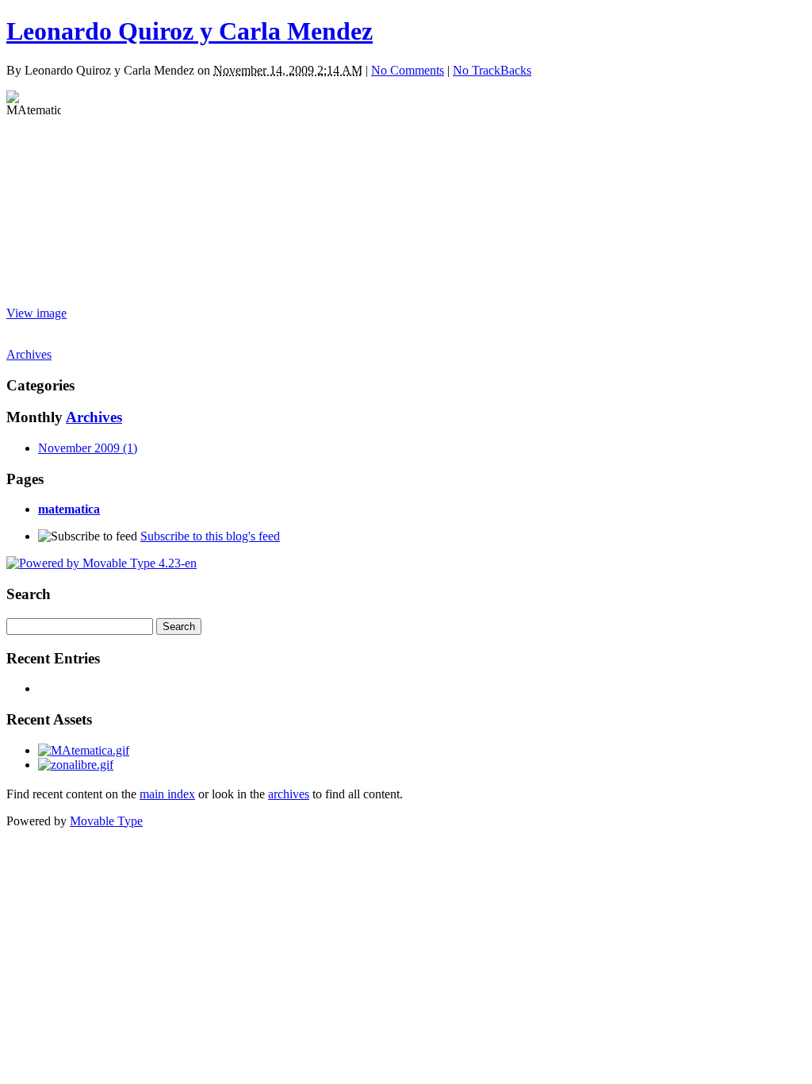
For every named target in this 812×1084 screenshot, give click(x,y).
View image (36, 313)
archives (288, 794)
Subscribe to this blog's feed (210, 536)
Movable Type (106, 821)
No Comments (407, 70)
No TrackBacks (492, 70)
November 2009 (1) (87, 448)
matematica (69, 509)
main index (167, 794)
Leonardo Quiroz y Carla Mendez (189, 31)
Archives (29, 354)
